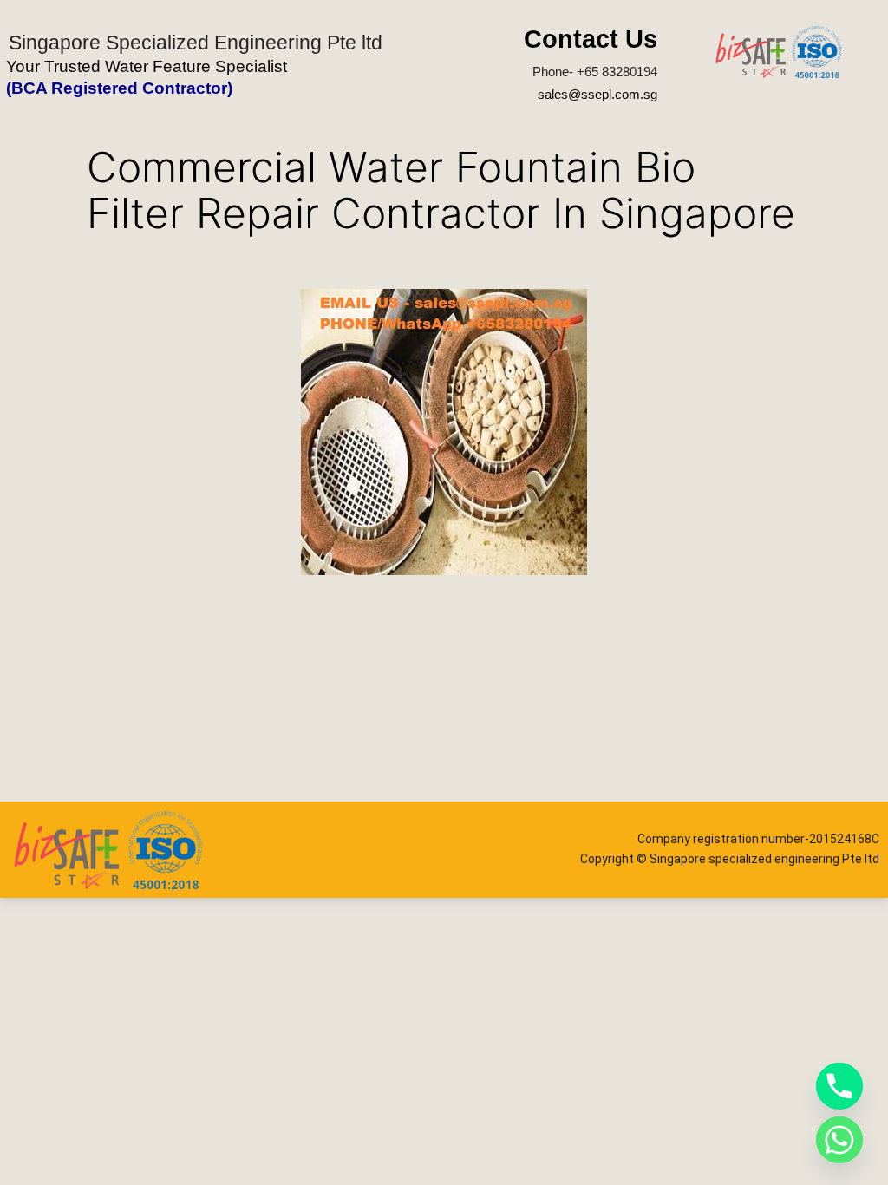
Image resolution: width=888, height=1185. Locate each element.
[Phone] (839, 1086)
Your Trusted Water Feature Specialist (146, 66)
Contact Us (590, 39)
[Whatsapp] (839, 1139)
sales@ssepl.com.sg (597, 94)
